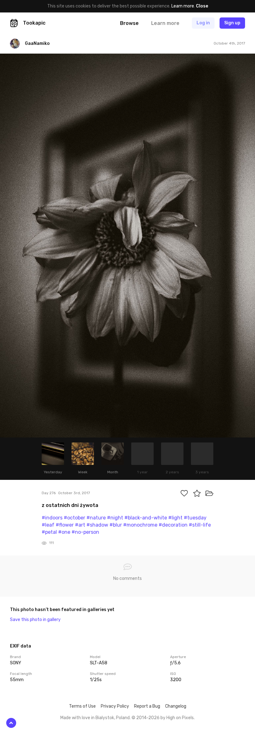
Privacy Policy (115, 706)
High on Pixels (180, 717)
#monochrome (140, 525)
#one (64, 532)
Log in (203, 23)
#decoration (173, 525)
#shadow (97, 525)
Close (202, 6)
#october (74, 518)
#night (115, 518)
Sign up (232, 23)
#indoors (52, 518)
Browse (129, 23)
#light (175, 518)
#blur (115, 525)
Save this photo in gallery (35, 619)
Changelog (175, 706)
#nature (96, 518)
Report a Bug (147, 706)
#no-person (85, 532)
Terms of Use (82, 706)
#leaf (48, 525)
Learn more (182, 6)
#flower (65, 525)
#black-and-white (145, 518)
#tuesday (195, 518)
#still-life (200, 525)
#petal (49, 532)
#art (80, 525)
